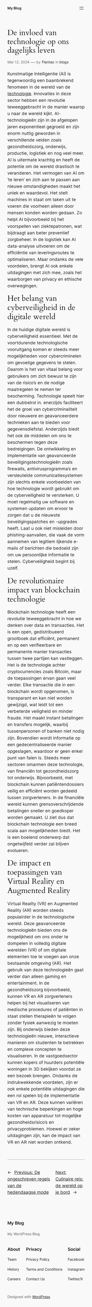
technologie (19, 93)
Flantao (48, 62)
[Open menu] (81, 8)
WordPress (41, 1297)
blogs (63, 62)
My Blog (14, 8)
